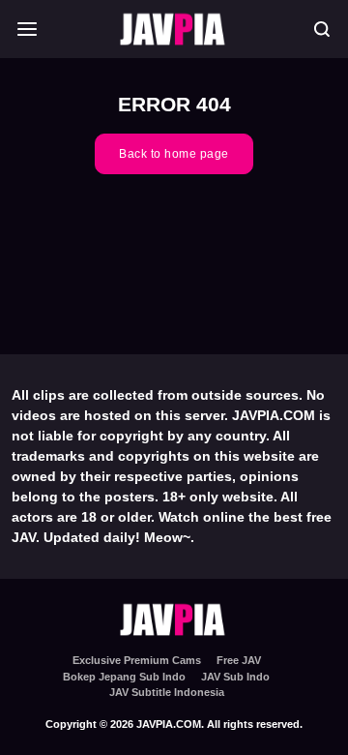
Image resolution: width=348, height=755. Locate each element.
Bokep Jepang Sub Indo (124, 676)
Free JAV (239, 660)
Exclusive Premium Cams (136, 660)
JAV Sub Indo (235, 676)
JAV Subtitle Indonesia (166, 692)
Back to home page (174, 154)
